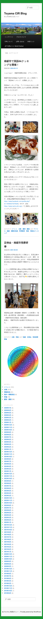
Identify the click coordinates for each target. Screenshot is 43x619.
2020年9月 (7, 561)
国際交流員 (14, 231)
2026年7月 (7, 408)
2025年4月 (7, 442)
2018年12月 (8, 586)
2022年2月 (7, 520)
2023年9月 (7, 481)
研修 (17, 337)
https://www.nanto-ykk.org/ (13, 206)
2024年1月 (7, 471)
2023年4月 (7, 493)
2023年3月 (7, 495)
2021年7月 (7, 537)
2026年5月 (7, 413)
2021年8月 (7, 534)
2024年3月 (7, 469)
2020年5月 (7, 566)
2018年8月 (7, 593)
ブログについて (21, 37)
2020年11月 (8, 556)
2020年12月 (8, 554)
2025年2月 (7, 447)
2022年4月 (7, 515)
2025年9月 (7, 432)
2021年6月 (7, 539)
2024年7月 (7, 461)
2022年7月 (7, 508)
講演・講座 (26, 229)
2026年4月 (7, 415)
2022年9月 (7, 505)
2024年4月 (7, 466)
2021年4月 (7, 544)
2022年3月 (7, 517)
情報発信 (7, 392)
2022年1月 (7, 522)
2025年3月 (7, 444)
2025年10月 (8, 430)
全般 (20, 229)
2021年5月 (7, 542)
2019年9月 (7, 573)
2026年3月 (7, 417)
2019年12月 (8, 569)
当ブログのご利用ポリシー (10, 612)
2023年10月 (8, 478)
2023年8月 (7, 483)
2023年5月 (7, 491)
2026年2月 (7, 420)
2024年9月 (7, 459)
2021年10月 (8, 530)
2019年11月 (8, 571)
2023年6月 (7, 488)
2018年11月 (8, 588)
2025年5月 (7, 439)
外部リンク (31, 41)
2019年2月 (7, 583)
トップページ (9, 37)
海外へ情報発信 (9, 394)
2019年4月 (7, 581)
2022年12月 (8, 498)
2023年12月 (8, 473)
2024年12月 (8, 452)
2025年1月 (7, 449)
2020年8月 (7, 564)
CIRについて (9, 41)
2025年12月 (8, 425)
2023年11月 (8, 476)
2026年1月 (7, 422)
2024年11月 (8, 454)
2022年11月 (8, 500)
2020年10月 (8, 559)
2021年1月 (7, 551)
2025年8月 (7, 434)
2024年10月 (8, 456)
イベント (14, 229)
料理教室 (22, 231)
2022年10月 (8, 503)
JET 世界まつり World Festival (14, 46)
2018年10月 (8, 590)
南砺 (8, 231)
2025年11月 (8, 427)
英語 (27, 231)
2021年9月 (7, 532)
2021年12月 (8, 525)
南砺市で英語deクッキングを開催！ (16, 62)
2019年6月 (7, 578)
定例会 (29, 337)
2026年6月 (7, 410)
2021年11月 (8, 527)
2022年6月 (7, 510)
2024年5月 (7, 464)
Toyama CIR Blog (15, 13)
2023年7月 (7, 486)
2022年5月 (7, 512)
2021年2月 (7, 549)
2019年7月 (7, 576)
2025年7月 (7, 437)
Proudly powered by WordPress (30, 612)
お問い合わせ (20, 41)
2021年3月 (7, 547)
